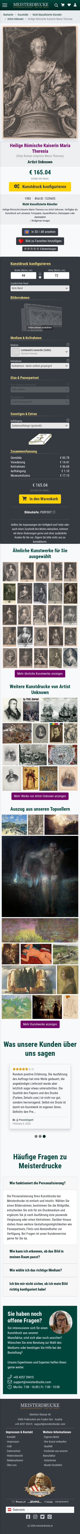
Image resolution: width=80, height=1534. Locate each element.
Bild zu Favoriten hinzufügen (42, 241)
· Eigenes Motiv (51, 1437)
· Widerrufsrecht (14, 1455)
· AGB (9, 1446)
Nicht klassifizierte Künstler (47, 14)
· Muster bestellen (52, 1465)
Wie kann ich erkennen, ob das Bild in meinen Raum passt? (36, 1254)
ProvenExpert (26, 1120)
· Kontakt (10, 1437)
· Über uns (11, 1465)
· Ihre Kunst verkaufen (54, 1441)
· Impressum (12, 1441)
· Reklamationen (14, 1460)
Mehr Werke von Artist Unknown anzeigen (40, 796)
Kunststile (23, 14)
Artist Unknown (15, 19)
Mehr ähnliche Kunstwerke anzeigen (40, 673)
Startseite (8, 14)
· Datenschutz (13, 1451)
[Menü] (5, 5)
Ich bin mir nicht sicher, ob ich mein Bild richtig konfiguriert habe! (39, 1286)
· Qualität (47, 1446)
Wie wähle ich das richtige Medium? (36, 1270)
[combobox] (40, 288)
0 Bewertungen (47, 248)
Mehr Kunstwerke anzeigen (40, 1024)
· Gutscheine (49, 1460)
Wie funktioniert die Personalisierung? (38, 1183)
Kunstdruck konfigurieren (42, 186)
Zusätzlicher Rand (19, 283)
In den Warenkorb (42, 499)
